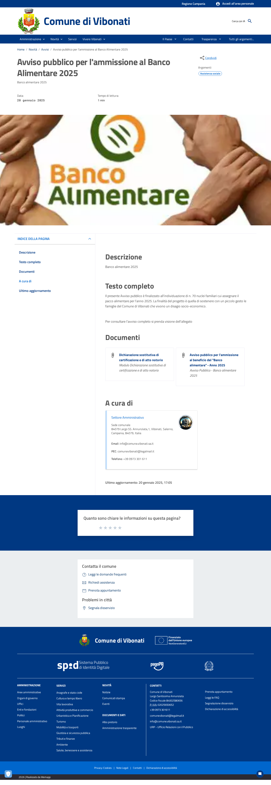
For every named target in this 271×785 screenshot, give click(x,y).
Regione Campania (193, 3)
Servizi (61, 685)
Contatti (155, 685)
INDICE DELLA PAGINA (34, 238)
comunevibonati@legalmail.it (167, 716)
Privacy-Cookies (103, 768)
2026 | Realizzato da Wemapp (35, 777)
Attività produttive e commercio (74, 710)
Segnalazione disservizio (219, 703)
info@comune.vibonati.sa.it (166, 721)
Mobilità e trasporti (67, 727)
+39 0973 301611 (160, 710)
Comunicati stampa (113, 698)
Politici (21, 715)
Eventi (106, 704)
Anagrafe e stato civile (69, 692)
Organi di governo (27, 698)
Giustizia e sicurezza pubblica (73, 733)
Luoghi (21, 727)
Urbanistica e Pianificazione (72, 716)
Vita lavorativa (64, 704)
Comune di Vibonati (87, 21)
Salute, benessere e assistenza (74, 750)
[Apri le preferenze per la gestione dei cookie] (9, 774)
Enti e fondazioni (26, 709)
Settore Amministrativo (127, 417)
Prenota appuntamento (218, 692)
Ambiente (62, 744)
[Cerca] (250, 21)
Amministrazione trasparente (119, 728)
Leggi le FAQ (212, 697)
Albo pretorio (109, 722)
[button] (235, 4)
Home (21, 49)
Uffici (20, 704)
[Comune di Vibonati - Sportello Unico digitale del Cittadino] (28, 20)
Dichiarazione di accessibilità (221, 709)
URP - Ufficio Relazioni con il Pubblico (171, 727)
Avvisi (45, 49)
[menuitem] (166, 39)
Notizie (106, 692)
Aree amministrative (29, 692)
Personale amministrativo (32, 721)
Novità (33, 49)
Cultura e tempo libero (69, 698)
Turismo (61, 721)
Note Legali (122, 768)
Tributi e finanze (65, 739)
